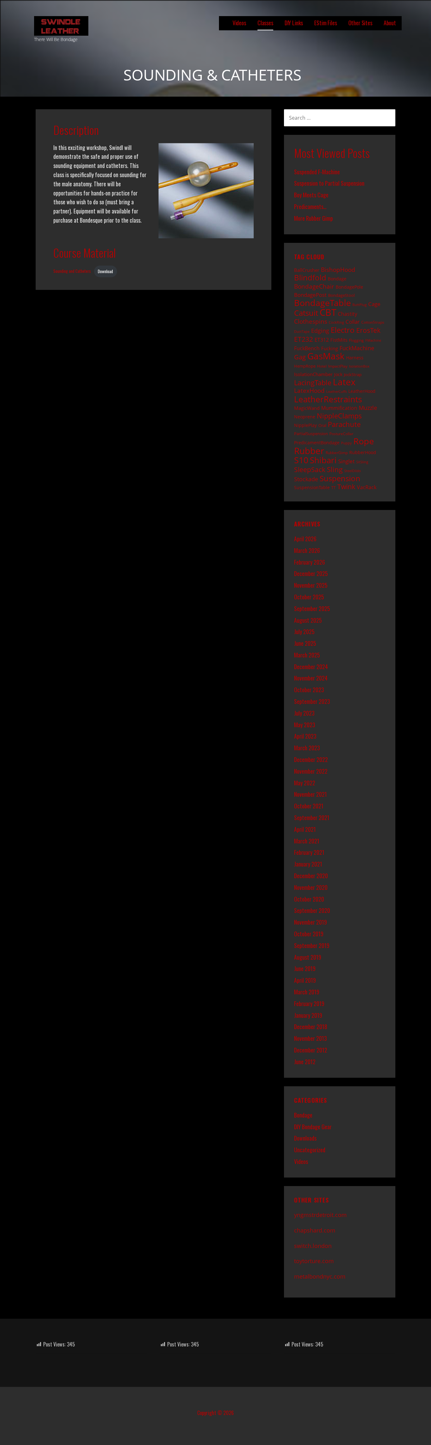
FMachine (373, 340)
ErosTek (368, 330)
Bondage (337, 279)
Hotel (322, 366)
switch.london (313, 1246)
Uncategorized (309, 1150)
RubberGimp (337, 452)
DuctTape (302, 331)
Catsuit (306, 313)
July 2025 (304, 631)
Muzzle (368, 407)
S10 (301, 460)
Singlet (346, 461)
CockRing (336, 322)
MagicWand (307, 408)
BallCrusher (306, 270)
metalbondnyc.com (319, 1276)
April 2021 (305, 829)
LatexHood (309, 390)
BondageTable (322, 303)
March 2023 (307, 748)
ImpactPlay (337, 366)
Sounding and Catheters (72, 271)
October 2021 (308, 806)
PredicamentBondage (316, 443)
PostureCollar (341, 433)
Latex (344, 382)
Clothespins (310, 321)
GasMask (326, 356)
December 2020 (311, 876)
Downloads (305, 1138)
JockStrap (353, 374)
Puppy (346, 443)
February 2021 (309, 852)
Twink (346, 486)
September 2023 (312, 701)
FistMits (338, 340)
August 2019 (307, 957)
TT (333, 487)
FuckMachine (356, 348)
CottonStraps (372, 322)
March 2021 (306, 841)
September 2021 (311, 817)
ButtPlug (359, 305)
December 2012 (310, 1050)
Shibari (323, 460)
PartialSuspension (311, 433)
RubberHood (362, 452)
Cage (374, 304)
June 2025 (305, 643)
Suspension (340, 478)
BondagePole (349, 287)
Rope (363, 441)
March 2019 (306, 992)
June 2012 (305, 1062)
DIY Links (294, 23)
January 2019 (308, 1015)
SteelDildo (352, 471)
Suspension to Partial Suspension (329, 183)
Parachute (344, 424)
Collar (352, 321)
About (390, 23)
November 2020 (311, 887)
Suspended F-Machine (317, 172)
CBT (328, 312)
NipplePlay (305, 425)
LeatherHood (361, 391)
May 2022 (304, 783)
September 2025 (312, 608)
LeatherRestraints (328, 399)
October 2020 (309, 899)
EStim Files (325, 23)
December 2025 (311, 573)
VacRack (366, 487)
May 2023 (304, 725)
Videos (239, 23)
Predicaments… (310, 206)
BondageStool (341, 295)
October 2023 (309, 690)
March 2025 (307, 655)
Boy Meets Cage (311, 195)
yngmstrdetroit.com (320, 1215)
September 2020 (312, 910)
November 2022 (311, 771)
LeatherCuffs (336, 391)
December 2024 (311, 667)
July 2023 (304, 713)
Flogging (356, 340)
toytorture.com (314, 1261)
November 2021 (310, 794)
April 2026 (305, 539)
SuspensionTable (312, 487)
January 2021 (308, 864)
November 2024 (311, 678)
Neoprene (304, 417)
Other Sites (360, 23)
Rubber (309, 451)
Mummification (339, 408)
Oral (322, 425)
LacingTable (312, 382)
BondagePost (310, 294)
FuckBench (307, 348)
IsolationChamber (313, 374)
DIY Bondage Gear (313, 1127)
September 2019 (311, 945)
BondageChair (314, 286)
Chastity (347, 313)
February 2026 (309, 562)
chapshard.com (314, 1230)
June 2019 (305, 968)
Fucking (329, 348)
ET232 (303, 339)
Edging (320, 330)
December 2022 (311, 759)
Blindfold (310, 278)
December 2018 (310, 1026)
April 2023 (305, 736)
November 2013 (310, 1038)
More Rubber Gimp (313, 218)
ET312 (322, 339)
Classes (265, 23)
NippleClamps (339, 415)
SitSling (362, 462)
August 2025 (308, 620)
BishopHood (338, 269)
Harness (354, 358)
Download (105, 271)
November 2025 (311, 585)
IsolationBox (359, 366)
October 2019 (308, 934)
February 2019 (309, 1003)
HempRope (305, 366)
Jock (338, 374)
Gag (300, 357)
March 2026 (307, 550)
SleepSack (309, 469)
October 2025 (309, 597)
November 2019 (310, 922)
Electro (343, 330)
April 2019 (305, 980)
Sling (335, 469)
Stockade (306, 479)
